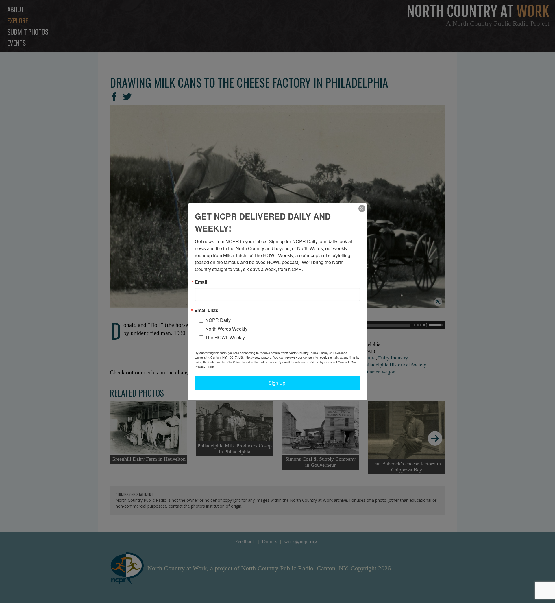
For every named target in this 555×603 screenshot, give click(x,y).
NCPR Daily (218, 320)
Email (201, 282)
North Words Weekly (226, 328)
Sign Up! (277, 382)
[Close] (361, 208)
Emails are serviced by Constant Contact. (320, 361)
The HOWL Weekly (225, 337)
